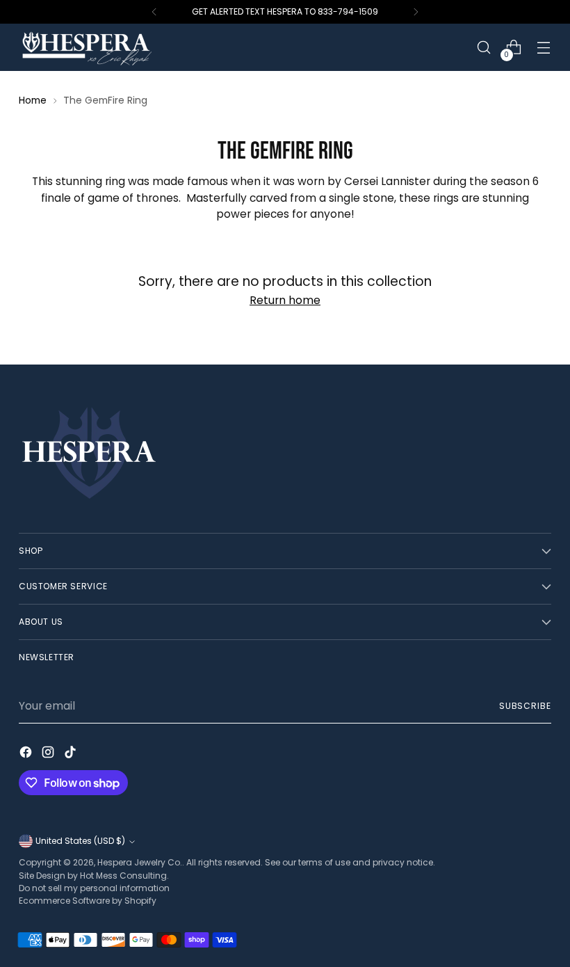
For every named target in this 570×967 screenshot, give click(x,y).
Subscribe (525, 706)
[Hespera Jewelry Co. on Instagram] (49, 754)
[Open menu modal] (544, 47)
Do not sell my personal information (94, 888)
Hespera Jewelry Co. (139, 862)
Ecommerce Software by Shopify (87, 900)
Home (33, 100)
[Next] (415, 12)
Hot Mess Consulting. (124, 875)
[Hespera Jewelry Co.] (106, 47)
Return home (285, 300)
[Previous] (154, 12)
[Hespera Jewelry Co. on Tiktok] (71, 754)
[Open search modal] (484, 47)
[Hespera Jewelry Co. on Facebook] (27, 754)
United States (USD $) (80, 841)
